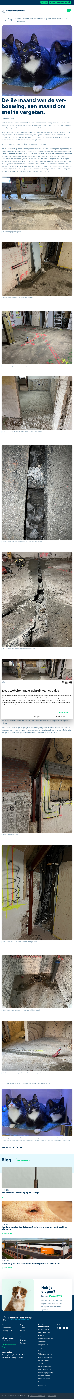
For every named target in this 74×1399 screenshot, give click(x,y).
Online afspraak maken (58, 2)
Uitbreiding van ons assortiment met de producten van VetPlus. (45, 1358)
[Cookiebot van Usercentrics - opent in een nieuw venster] (63, 682)
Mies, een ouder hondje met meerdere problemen (46, 1382)
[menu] (69, 11)
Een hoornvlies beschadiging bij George (44, 1332)
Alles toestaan (60, 717)
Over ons (23, 1340)
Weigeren (37, 717)
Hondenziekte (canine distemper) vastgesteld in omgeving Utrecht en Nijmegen (45, 1345)
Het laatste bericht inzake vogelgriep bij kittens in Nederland (45, 1373)
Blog (21, 1337)
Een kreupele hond (45, 1366)
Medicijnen (24, 1334)
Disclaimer (52, 1396)
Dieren (22, 1328)
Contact (44, 2)
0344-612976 (55, 1296)
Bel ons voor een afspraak (9, 1346)
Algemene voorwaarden (36, 1396)
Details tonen (63, 712)
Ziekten (22, 1331)
